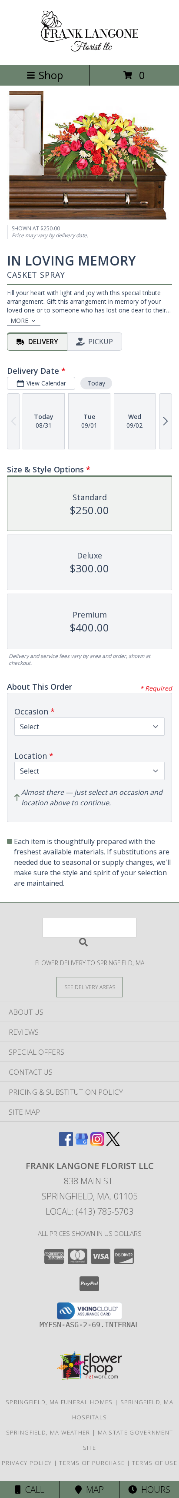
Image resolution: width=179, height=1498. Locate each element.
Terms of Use (154, 1463)
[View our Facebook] (66, 1143)
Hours (153, 1489)
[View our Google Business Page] (82, 1143)
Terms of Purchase (92, 1463)
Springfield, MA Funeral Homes (59, 1402)
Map (93, 1489)
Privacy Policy (27, 1463)
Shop (51, 75)
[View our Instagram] (97, 1143)
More (19, 320)
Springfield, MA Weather (48, 1432)
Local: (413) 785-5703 (89, 1211)
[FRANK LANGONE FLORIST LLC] (90, 52)
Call (32, 1489)
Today (96, 383)
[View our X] (113, 1143)
